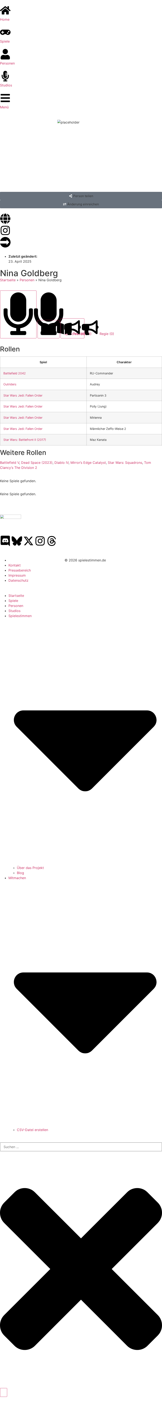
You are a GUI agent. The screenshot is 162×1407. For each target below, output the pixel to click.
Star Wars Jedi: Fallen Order (22, 395)
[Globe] (5, 218)
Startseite (8, 280)
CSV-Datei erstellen (32, 1130)
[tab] (18, 314)
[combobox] (81, 1146)
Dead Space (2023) (37, 462)
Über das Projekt (30, 868)
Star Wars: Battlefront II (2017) (24, 439)
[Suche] (3, 1392)
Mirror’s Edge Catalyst (88, 462)
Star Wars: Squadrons (125, 462)
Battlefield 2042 (14, 373)
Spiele (13, 601)
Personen (27, 280)
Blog (20, 873)
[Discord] (5, 541)
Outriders (9, 384)
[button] (81, 196)
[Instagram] (5, 230)
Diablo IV (61, 462)
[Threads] (51, 541)
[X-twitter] (28, 541)
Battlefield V (9, 462)
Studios (14, 611)
